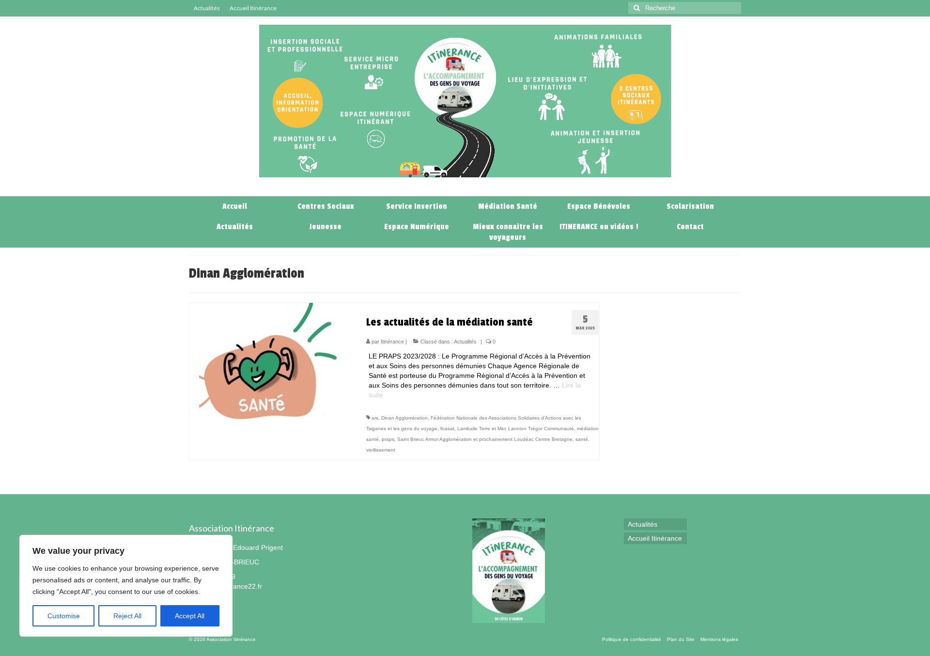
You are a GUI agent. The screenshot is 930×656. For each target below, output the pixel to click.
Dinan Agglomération (404, 418)
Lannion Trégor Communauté (541, 428)
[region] (125, 586)
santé (581, 439)
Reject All (127, 616)
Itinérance (392, 341)
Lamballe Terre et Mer (481, 428)
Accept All (189, 616)
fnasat (447, 428)
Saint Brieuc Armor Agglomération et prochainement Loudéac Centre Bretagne (485, 439)
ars (375, 418)
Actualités (465, 341)
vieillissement (380, 450)
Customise (63, 616)
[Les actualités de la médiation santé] (270, 362)
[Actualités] (454, 186)
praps (388, 439)
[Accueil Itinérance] (475, 186)
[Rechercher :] (684, 8)
